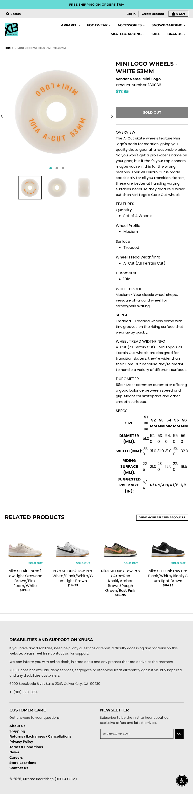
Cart (180, 14)
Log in (131, 14)
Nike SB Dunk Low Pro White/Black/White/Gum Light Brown (72, 576)
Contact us (18, 768)
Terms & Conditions (26, 747)
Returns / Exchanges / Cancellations (40, 736)
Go (179, 733)
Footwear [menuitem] (97, 25)
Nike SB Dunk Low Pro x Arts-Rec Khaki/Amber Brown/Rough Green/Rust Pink (120, 580)
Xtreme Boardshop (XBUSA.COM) (50, 779)
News (14, 752)
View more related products (162, 517)
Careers (16, 757)
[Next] (111, 116)
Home (9, 48)
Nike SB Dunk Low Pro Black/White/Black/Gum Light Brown (168, 576)
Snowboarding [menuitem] (167, 25)
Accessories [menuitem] (129, 25)
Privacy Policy (21, 741)
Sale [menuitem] (156, 34)
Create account (153, 14)
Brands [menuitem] (174, 34)
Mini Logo (151, 79)
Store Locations (22, 763)
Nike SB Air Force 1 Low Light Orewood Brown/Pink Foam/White (25, 578)
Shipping (17, 731)
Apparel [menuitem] (69, 25)
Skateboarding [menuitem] (126, 34)
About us (17, 726)
